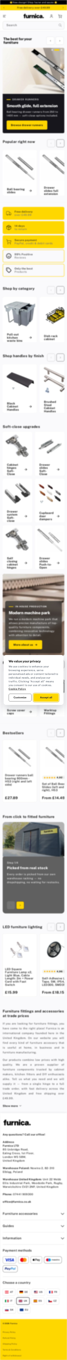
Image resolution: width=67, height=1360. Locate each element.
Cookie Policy (17, 688)
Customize (20, 697)
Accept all (46, 697)
